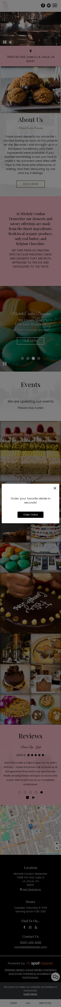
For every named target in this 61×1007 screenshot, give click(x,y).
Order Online (30, 514)
